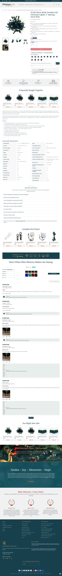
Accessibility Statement (6, 527)
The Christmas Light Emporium (17, 573)
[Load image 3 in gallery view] (19, 41)
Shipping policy (42, 573)
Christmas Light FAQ (45, 532)
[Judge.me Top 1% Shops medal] (43, 255)
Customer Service (25, 523)
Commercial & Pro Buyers (26, 534)
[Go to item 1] (26, 272)
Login (23, 537)
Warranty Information (26, 530)
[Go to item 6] (29, 275)
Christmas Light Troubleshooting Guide (48, 534)
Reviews (3, 530)
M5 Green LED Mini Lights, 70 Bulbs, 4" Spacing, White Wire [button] (16, 371)
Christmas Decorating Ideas (46, 530)
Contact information (48, 573)
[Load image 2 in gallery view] (12, 41)
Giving (3, 528)
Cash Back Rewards (25, 527)
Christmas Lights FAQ (48, 52)
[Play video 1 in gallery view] (5, 48)
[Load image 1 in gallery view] (5, 41)
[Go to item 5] (26, 275)
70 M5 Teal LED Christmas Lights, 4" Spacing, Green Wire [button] (16, 297)
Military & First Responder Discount (28, 532)
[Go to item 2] (29, 272)
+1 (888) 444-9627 (6, 553)
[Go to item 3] (32, 272)
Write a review (54, 273)
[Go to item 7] (32, 275)
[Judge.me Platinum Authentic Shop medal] (31, 255)
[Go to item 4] (35, 272)
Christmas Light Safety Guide (46, 535)
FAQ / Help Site (24, 525)
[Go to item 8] (35, 275)
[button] (54, 5)
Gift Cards (24, 535)
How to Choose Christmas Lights (47, 523)
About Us (4, 523)
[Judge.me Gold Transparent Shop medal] (35, 255)
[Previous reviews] (31, 71)
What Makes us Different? (7, 525)
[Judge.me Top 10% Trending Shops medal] (47, 255)
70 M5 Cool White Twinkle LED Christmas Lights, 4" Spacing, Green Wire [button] (19, 313)
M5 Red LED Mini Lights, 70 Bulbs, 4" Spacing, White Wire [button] (16, 408)
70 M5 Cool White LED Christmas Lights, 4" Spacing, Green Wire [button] (17, 340)
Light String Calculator (45, 537)
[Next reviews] (58, 71)
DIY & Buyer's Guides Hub (45, 525)
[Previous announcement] (20, 1)
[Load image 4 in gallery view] (25, 41)
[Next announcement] (42, 1)
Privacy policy (31, 573)
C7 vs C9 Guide (44, 527)
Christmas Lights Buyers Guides (47, 528)
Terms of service (36, 573)
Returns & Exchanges (25, 528)
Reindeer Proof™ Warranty (37, 52)
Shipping (32, 39)
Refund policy (26, 573)
